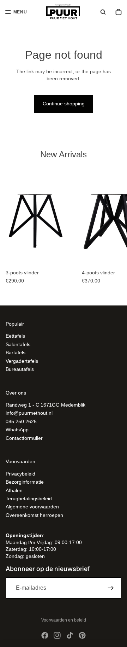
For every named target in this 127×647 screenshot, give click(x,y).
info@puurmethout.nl (29, 413)
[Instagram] (57, 635)
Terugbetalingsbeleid (29, 498)
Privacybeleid (20, 474)
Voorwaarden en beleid (63, 620)
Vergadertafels (22, 360)
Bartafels (15, 352)
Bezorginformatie (25, 482)
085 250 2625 (21, 421)
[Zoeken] (103, 12)
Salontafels (18, 344)
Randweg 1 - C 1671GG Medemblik (45, 405)
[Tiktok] (70, 635)
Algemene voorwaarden (32, 506)
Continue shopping (64, 103)
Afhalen (14, 490)
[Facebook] (45, 635)
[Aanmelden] (110, 588)
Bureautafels (20, 369)
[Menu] (16, 12)
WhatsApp (17, 429)
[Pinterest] (82, 635)
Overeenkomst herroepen (34, 515)
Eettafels (15, 336)
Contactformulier (24, 438)
